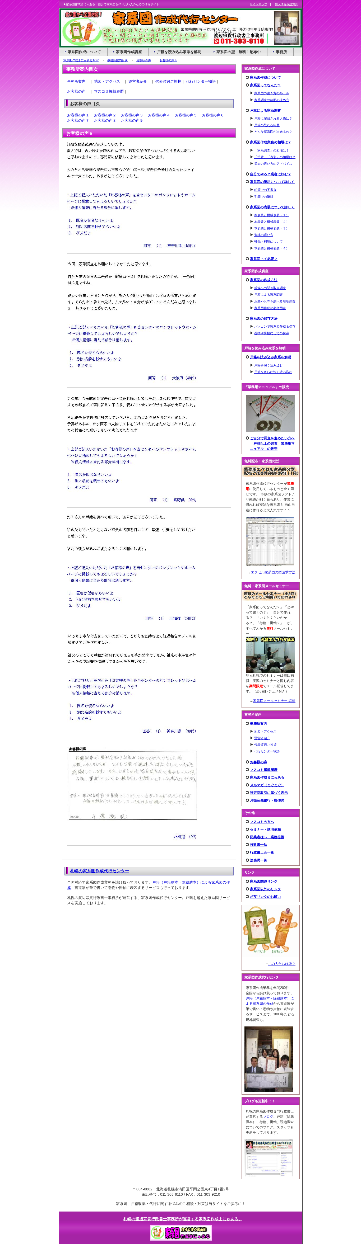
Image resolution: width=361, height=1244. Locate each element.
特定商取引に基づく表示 (269, 793)
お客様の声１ (78, 115)
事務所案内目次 (117, 60)
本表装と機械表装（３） (271, 228)
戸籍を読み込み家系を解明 (270, 357)
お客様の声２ (105, 115)
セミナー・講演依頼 (265, 829)
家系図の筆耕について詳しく (272, 182)
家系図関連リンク (263, 881)
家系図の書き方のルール (271, 93)
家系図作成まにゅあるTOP (81, 60)
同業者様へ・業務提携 (267, 837)
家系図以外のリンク (265, 889)
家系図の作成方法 (263, 280)
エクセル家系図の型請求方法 (273, 572)
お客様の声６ (213, 115)
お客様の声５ (186, 115)
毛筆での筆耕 (263, 196)
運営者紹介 (137, 81)
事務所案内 (76, 81)
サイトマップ (258, 4)
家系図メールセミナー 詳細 (274, 701)
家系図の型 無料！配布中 (238, 52)
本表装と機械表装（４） (271, 248)
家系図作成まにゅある (267, 777)
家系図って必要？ (263, 259)
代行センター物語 (201, 81)
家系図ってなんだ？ (265, 85)
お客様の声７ (78, 120)
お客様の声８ (168, 60)
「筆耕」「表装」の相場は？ (274, 157)
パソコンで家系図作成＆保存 (274, 326)
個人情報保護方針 (286, 4)
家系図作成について (265, 77)
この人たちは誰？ (281, 964)
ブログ (268, 1117)
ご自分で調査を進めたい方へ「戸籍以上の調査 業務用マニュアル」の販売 (272, 443)
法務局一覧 (258, 860)
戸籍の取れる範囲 (267, 125)
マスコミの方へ (262, 822)
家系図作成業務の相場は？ (270, 142)
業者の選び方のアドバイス (273, 163)
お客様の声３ (132, 115)
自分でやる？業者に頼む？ (270, 174)
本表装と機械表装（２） (271, 221)
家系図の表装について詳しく (272, 207)
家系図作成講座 (129, 52)
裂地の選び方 (263, 235)
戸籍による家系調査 (265, 110)
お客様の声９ (132, 120)
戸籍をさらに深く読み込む (273, 372)
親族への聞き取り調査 (270, 288)
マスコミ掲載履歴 (109, 91)
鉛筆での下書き (265, 189)
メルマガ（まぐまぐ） (267, 785)
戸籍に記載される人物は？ (273, 118)
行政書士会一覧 (262, 852)
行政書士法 (258, 845)
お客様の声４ (159, 115)
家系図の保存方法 (263, 319)
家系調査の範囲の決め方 (271, 100)
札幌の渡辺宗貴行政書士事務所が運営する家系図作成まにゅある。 (182, 1219)
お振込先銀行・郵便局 (267, 800)
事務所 (281, 52)
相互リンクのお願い (265, 897)
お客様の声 (143, 60)
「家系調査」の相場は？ (271, 150)
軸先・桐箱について (268, 241)
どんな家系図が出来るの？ (273, 131)
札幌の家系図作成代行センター (99, 871)
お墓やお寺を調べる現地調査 (274, 301)
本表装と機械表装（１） (271, 215)
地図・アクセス (107, 81)
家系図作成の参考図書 (270, 308)
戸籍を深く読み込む (268, 365)
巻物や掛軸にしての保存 (271, 333)
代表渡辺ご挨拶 (168, 81)
